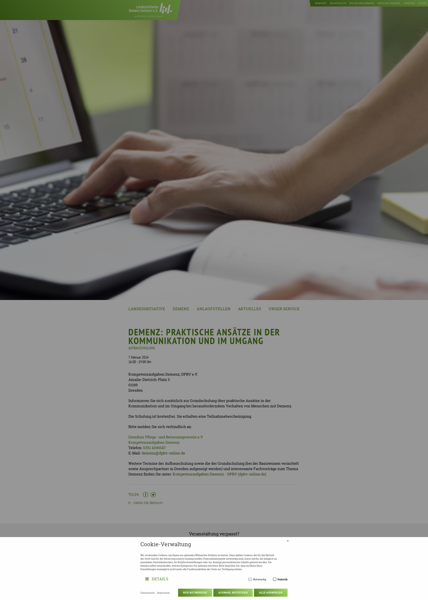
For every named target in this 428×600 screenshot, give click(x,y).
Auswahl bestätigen (233, 592)
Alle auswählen (271, 592)
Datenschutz (147, 592)
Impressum (163, 592)
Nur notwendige (195, 592)
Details (160, 578)
